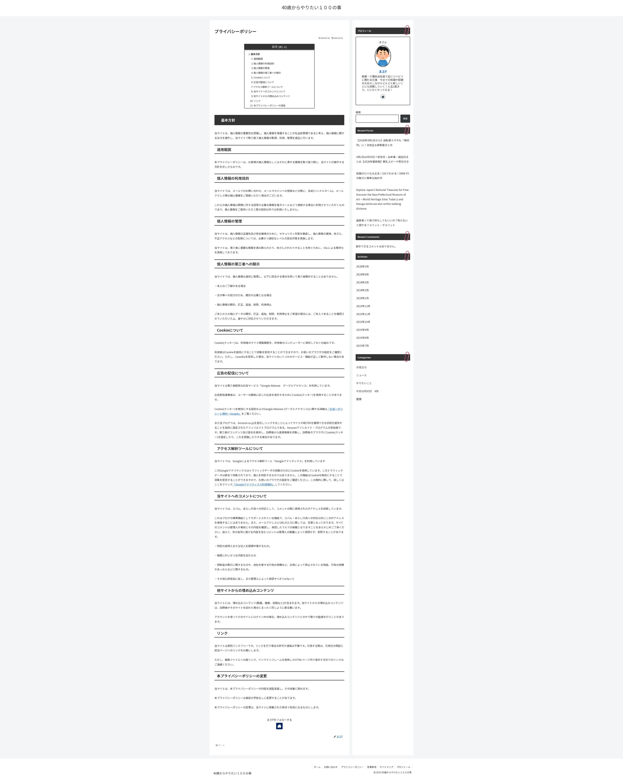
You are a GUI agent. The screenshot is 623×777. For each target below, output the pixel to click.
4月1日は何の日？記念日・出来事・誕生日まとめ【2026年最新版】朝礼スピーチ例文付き (382, 159)
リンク (257, 100)
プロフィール (403, 767)
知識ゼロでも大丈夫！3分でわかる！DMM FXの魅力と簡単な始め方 (382, 175)
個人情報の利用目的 (264, 63)
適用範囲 (258, 58)
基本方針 (255, 54)
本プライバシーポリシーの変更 (269, 105)
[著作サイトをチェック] (279, 726)
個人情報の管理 (261, 68)
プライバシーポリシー (352, 767)
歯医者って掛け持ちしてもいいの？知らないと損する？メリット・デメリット (382, 222)
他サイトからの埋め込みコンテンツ (272, 96)
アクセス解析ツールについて (268, 86)
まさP (383, 71)
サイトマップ (386, 767)
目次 (274, 47)
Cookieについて (262, 77)
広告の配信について (264, 82)
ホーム (317, 767)
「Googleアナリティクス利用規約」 (254, 484)
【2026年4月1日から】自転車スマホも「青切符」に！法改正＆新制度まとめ (382, 142)
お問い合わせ (331, 767)
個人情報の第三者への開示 (267, 72)
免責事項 (371, 767)
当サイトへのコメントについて (269, 91)
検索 (358, 112)
